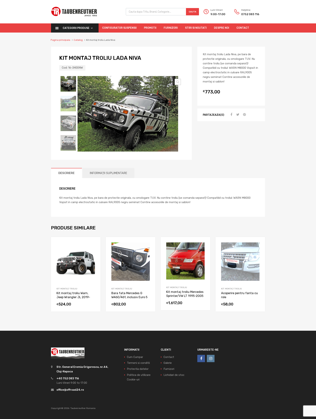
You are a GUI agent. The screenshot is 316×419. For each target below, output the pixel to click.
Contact (242, 27)
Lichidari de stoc (173, 375)
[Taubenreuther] (74, 18)
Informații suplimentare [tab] (108, 173)
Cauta (192, 11)
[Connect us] (201, 358)
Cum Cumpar (135, 357)
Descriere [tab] (66, 173)
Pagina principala (60, 40)
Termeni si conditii (138, 363)
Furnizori (171, 27)
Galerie (167, 363)
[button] (178, 82)
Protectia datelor (137, 369)
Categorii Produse (76, 28)
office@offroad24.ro (70, 389)
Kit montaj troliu (67, 288)
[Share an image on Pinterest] (244, 114)
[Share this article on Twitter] (237, 114)
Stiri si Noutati (196, 27)
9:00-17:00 (217, 14)
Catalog (78, 40)
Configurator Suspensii (119, 27)
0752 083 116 (250, 14)
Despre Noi (221, 27)
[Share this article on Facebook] (230, 114)
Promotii (150, 27)
